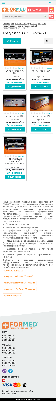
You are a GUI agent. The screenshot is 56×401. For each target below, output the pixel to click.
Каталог (36, 10)
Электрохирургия (12, 295)
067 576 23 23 (9, 338)
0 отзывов (21, 68)
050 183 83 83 (9, 335)
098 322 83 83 (9, 353)
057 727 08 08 (9, 365)
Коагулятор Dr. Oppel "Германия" (20, 289)
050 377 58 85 (9, 363)
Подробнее (15, 86)
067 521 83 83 (9, 360)
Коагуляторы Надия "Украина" (18, 276)
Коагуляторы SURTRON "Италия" (20, 283)
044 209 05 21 (9, 340)
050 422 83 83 (9, 348)
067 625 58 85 (9, 350)
